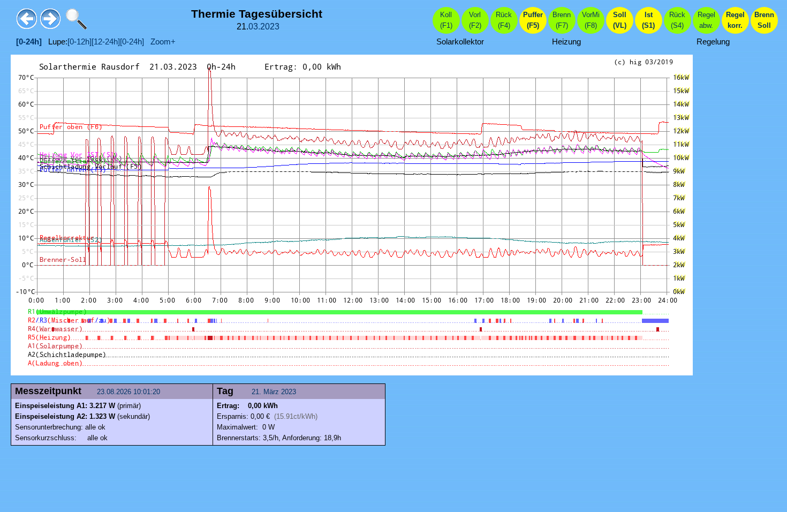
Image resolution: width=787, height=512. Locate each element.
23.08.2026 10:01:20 (129, 392)
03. (254, 26)
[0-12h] (79, 41)
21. (257, 392)
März (271, 392)
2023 (269, 26)
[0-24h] (132, 41)
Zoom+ (160, 41)
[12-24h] (106, 41)
